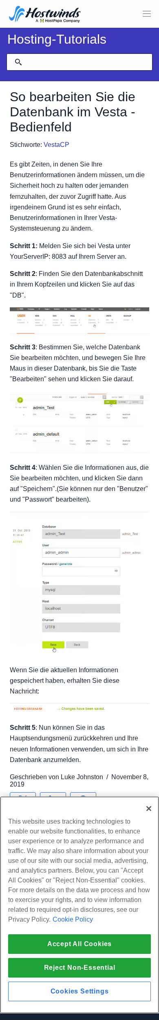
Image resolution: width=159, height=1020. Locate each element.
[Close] (149, 809)
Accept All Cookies (79, 943)
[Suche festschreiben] (18, 62)
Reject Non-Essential (79, 967)
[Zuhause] (45, 14)
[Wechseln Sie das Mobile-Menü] (147, 14)
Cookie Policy (73, 919)
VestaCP (57, 144)
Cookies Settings (80, 991)
